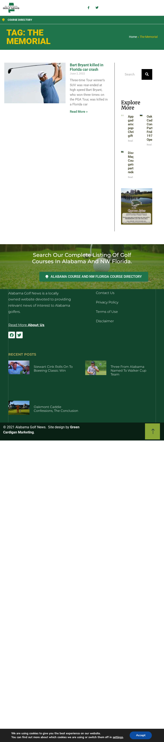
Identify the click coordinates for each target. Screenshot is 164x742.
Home (133, 36)
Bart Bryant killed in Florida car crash (86, 67)
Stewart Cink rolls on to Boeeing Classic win (53, 368)
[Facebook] (11, 335)
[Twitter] (19, 335)
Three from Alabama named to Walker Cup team (128, 370)
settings (118, 737)
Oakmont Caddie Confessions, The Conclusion (56, 409)
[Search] (147, 74)
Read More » (79, 112)
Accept (140, 735)
